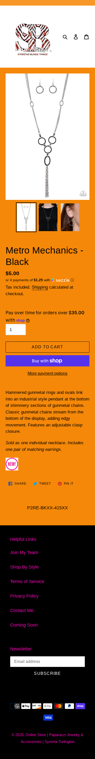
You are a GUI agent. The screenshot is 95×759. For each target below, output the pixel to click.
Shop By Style (24, 567)
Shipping (40, 287)
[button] (40, 280)
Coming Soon (24, 625)
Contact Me (21, 610)
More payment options (47, 373)
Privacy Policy (24, 596)
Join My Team (24, 552)
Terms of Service (27, 581)
